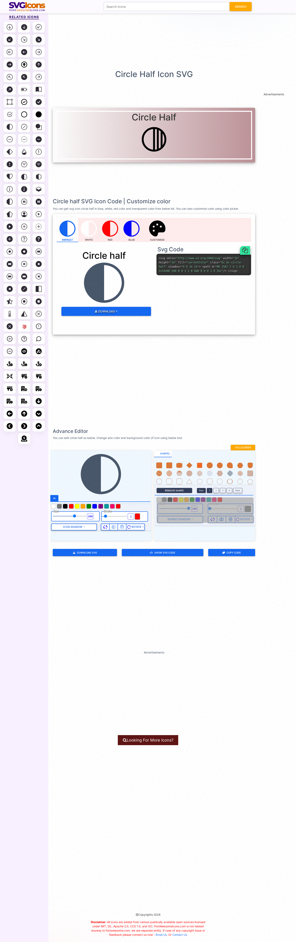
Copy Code (234, 552)
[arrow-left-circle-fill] (24, 52)
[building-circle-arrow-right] (24, 388)
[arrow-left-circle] (10, 52)
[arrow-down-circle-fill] (24, 27)
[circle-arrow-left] (10, 413)
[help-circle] (24, 338)
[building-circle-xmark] (24, 401)
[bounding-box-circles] (10, 102)
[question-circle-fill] (39, 239)
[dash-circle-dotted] (24, 139)
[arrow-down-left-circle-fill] (10, 39)
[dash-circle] (10, 139)
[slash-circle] (24, 126)
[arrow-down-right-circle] (24, 39)
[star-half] (10, 301)
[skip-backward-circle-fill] (10, 264)
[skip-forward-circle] (10, 276)
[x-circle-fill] (10, 326)
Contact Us (179, 934)
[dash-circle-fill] (39, 139)
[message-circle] (39, 338)
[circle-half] (10, 126)
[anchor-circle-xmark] (39, 363)
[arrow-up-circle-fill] (39, 64)
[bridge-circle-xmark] (10, 388)
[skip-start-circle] (39, 276)
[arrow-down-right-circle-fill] (39, 39)
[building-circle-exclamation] (10, 401)
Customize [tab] (157, 239)
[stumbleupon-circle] (39, 351)
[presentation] (157, 230)
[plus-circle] (24, 226)
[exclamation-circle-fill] (10, 164)
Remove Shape (174, 490)
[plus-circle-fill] (10, 239)
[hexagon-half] (39, 176)
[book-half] (39, 89)
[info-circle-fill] (24, 189)
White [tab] (89, 239)
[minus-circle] (10, 351)
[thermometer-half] (10, 313)
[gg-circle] (24, 351)
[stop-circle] (24, 301)
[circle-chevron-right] (24, 426)
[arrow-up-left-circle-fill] (24, 77)
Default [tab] (67, 239)
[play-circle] (39, 214)
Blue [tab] (131, 239)
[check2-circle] (10, 114)
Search (240, 6)
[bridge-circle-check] (24, 376)
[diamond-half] (10, 151)
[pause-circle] (24, 201)
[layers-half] (39, 189)
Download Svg (87, 552)
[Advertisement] (150, 41)
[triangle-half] (24, 313)
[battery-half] (24, 89)
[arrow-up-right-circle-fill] (10, 89)
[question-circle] (24, 239)
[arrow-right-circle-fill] (10, 64)
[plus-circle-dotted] (39, 226)
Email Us (161, 934)
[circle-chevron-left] (10, 426)
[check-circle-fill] (39, 102)
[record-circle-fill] (24, 251)
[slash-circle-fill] (24, 289)
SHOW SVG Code (164, 552)
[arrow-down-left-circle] (39, 27)
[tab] (163, 453)
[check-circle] (24, 102)
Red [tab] (110, 239)
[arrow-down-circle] (10, 27)
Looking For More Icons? (150, 740)
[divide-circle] (10, 338)
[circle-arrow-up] (24, 413)
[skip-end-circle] (24, 264)
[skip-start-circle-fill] (10, 289)
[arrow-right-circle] (39, 52)
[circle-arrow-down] (39, 401)
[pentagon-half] (10, 214)
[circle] (24, 114)
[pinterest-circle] (24, 326)
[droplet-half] (24, 151)
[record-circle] (10, 251)
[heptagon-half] (24, 176)
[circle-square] (39, 126)
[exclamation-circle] (39, 151)
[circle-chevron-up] (39, 426)
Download (106, 311)
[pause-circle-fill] (39, 201)
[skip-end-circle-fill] (39, 264)
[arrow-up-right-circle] (39, 77)
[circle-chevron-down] (39, 413)
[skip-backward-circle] (39, 251)
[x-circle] (39, 313)
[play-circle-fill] (10, 226)
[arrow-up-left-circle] (10, 77)
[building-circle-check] (39, 388)
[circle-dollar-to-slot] (24, 438)
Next (237, 490)
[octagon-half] (10, 201)
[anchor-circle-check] (10, 363)
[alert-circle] (39, 326)
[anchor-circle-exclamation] (24, 363)
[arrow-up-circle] (24, 64)
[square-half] (39, 289)
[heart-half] (10, 176)
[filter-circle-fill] (39, 164)
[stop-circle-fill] (39, 301)
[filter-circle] (24, 164)
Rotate (136, 526)
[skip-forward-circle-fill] (24, 276)
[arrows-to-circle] (10, 376)
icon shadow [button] (73, 526)
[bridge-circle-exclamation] (39, 376)
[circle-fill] (39, 114)
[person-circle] (24, 214)
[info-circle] (10, 189)
